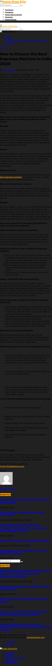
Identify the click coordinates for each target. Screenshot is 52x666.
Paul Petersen (9, 70)
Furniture (9, 10)
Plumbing (9, 12)
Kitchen (3, 48)
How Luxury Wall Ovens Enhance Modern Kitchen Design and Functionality (24, 613)
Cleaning (9, 17)
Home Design (10, 19)
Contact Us (10, 642)
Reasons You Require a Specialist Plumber (25, 540)
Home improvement (13, 15)
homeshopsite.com (36, 637)
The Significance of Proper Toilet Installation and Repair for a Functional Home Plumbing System (23, 528)
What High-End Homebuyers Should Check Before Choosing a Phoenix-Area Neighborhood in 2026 (25, 573)
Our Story (9, 644)
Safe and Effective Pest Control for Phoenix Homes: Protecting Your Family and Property (26, 627)
